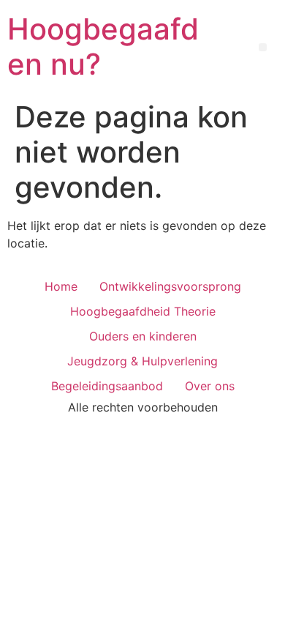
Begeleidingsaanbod (107, 386)
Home (61, 286)
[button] (263, 47)
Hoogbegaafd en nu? (103, 46)
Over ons (210, 386)
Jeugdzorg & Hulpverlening (142, 361)
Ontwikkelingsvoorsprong (170, 286)
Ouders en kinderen (143, 336)
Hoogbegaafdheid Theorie (143, 311)
